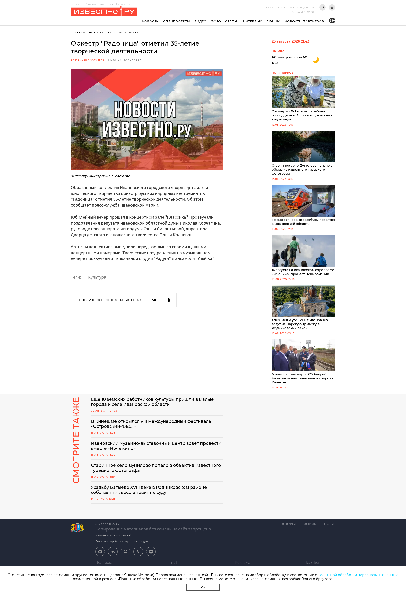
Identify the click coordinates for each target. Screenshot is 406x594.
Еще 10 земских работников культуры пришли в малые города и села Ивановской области (152, 402)
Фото (216, 21)
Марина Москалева (125, 60)
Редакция (307, 7)
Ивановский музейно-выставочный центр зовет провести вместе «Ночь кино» (156, 446)
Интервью (252, 21)
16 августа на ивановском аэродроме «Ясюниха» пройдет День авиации (303, 272)
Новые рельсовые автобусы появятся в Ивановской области (303, 222)
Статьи (232, 21)
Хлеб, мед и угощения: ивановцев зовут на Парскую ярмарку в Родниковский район (300, 324)
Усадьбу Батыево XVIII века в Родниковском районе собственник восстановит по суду (149, 490)
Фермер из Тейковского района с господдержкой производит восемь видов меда (302, 115)
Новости (150, 21)
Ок (203, 587)
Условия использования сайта (114, 535)
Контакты (291, 7)
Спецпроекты (176, 21)
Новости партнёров (304, 21)
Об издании (273, 7)
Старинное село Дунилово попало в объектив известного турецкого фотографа (302, 169)
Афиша (273, 21)
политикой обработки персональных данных (358, 575)
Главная (78, 32)
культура (97, 277)
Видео (200, 21)
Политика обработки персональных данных (124, 541)
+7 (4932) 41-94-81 (303, 12)
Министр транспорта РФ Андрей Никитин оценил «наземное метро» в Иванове (303, 378)
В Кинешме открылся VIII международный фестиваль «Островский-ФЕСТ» (151, 424)
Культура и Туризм (123, 32)
